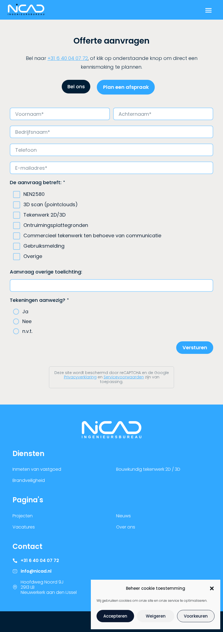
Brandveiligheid (29, 480)
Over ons (125, 527)
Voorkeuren (196, 616)
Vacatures (24, 527)
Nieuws (123, 516)
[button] (212, 588)
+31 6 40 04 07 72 (68, 58)
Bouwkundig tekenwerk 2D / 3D (148, 469)
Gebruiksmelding (43, 246)
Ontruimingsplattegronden (55, 225)
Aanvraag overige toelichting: (46, 271)
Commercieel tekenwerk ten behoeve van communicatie (92, 235)
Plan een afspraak (126, 87)
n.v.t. (27, 331)
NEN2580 (34, 194)
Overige (32, 256)
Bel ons (76, 86)
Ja (25, 311)
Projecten (23, 516)
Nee (27, 321)
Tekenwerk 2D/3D (44, 215)
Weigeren (156, 616)
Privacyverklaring (80, 377)
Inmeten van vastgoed (37, 469)
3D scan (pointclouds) (50, 204)
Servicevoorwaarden (124, 377)
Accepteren (115, 616)
